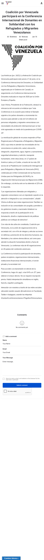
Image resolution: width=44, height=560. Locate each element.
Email (5, 349)
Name (5, 340)
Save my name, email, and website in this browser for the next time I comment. (23, 379)
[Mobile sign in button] (41, 3)
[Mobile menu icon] (2, 3)
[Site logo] (8, 3)
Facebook (37, 291)
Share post (23, 40)
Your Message (8, 358)
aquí (20, 272)
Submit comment (22, 385)
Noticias (25, 37)
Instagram (11, 294)
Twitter (3, 294)
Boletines (13, 37)
